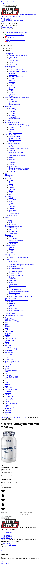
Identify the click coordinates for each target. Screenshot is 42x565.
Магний (11, 187)
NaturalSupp (9, 359)
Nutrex (7, 366)
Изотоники (12, 205)
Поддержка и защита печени (18, 170)
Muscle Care (9, 354)
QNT (6, 382)
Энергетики (13, 215)
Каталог (10, 417)
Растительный (13, 242)
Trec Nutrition (9, 396)
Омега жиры (9, 221)
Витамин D (12, 113)
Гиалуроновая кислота (16, 124)
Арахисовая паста (15, 136)
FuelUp (7, 342)
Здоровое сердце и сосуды (17, 155)
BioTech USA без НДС (12, 321)
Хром (10, 192)
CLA (10, 256)
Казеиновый (13, 238)
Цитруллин (12, 96)
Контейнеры (13, 57)
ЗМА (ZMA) (13, 228)
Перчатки (12, 59)
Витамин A (12, 108)
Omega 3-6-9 (13, 224)
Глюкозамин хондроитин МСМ (19, 126)
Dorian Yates (9, 331)
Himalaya (8, 345)
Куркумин (12, 129)
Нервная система (14, 166)
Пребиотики (13, 210)
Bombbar (7, 322)
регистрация (5, 563)
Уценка (7, 259)
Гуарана (11, 203)
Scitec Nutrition (9, 387)
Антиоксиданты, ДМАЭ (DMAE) (20, 148)
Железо (11, 180)
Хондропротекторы (15, 133)
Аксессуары (9, 54)
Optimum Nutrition (11, 370)
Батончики (12, 247)
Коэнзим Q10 (13, 164)
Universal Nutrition (11, 403)
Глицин (11, 154)
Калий (11, 184)
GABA (11, 147)
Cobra (6, 328)
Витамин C (12, 112)
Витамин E (12, 115)
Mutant (7, 356)
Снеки (11, 252)
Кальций (11, 185)
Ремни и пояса (13, 61)
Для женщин (13, 101)
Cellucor (7, 326)
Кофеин (11, 208)
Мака (10, 229)
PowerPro (8, 373)
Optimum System (10, 314)
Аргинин (12, 73)
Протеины (12, 287)
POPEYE (8, 372)
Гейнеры (7, 120)
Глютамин (12, 78)
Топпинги (12, 141)
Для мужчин (13, 103)
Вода (10, 201)
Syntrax (7, 394)
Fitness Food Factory (11, 338)
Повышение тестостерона (13, 226)
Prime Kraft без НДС (11, 377)
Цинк (10, 194)
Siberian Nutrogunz (11, 389)
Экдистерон (13, 233)
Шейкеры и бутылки (11, 298)
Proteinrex (8, 379)
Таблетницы (13, 64)
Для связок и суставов (12, 122)
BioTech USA (9, 319)
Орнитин (12, 87)
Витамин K (12, 117)
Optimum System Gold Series (14, 315)
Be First (7, 317)
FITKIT (7, 336)
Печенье (11, 249)
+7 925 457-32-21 (6, 3)
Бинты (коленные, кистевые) (18, 55)
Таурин (11, 89)
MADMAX (8, 350)
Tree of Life (8, 398)
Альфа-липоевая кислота (17, 69)
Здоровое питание (11, 134)
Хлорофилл (12, 171)
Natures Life (8, 363)
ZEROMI (8, 412)
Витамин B (12, 110)
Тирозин (11, 92)
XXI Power (8, 410)
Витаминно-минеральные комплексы (17, 97)
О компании (9, 533)
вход (2, 561)
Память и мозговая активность (19, 168)
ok (1, 550)
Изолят (11, 236)
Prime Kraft (8, 375)
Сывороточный (14, 243)
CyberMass (8, 329)
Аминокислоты (10, 66)
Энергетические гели (16, 310)
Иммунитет (12, 159)
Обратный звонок (18, 20)
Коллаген (12, 127)
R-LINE (7, 384)
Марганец (12, 189)
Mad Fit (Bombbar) (11, 349)
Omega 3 (11, 222)
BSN (6, 324)
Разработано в (5, 543)
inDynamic (12, 545)
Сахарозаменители (15, 140)
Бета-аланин (13, 75)
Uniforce (7, 401)
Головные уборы (14, 219)
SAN (6, 386)
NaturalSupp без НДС (12, 361)
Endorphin (8, 333)
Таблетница (13, 62)
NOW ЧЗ (8, 365)
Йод (10, 182)
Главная (3, 417)
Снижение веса (14, 214)
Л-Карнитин (9, 175)
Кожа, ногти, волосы (15, 161)
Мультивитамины (14, 104)
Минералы (8, 178)
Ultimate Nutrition (10, 400)
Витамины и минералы (16, 268)
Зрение (11, 157)
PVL (6, 380)
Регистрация (10, 1)
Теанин (11, 90)
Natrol (7, 357)
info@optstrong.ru (6, 538)
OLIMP (7, 368)
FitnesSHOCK (9, 340)
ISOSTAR (8, 347)
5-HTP (11, 99)
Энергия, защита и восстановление (20, 296)
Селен (11, 191)
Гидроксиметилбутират (16, 76)
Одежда (7, 217)
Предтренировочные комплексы (19, 212)
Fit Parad (7, 335)
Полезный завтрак (15, 138)
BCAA (11, 68)
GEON (7, 343)
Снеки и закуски (10, 245)
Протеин (8, 235)
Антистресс (12, 150)
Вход (2, 1)
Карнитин (12, 80)
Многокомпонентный (16, 240)
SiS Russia (8, 391)
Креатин (11, 83)
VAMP (7, 405)
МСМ (10, 131)
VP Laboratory (9, 407)
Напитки (12, 177)
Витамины (8, 106)
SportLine (8, 393)
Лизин (11, 85)
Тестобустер (13, 231)
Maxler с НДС (9, 352)
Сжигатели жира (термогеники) (19, 257)
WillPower (8, 408)
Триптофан (12, 94)
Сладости (12, 250)
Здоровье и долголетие (12, 143)
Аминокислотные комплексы (18, 71)
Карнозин (12, 82)
